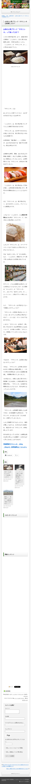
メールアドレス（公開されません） (14, 722)
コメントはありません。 (19, 698)
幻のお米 (26, 696)
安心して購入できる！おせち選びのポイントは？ (17, 768)
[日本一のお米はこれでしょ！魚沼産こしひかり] (8, 467)
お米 (11, 694)
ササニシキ (20, 694)
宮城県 (25, 694)
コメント (7, 708)
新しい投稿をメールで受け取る (14, 752)
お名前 (7, 716)
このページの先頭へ (24, 781)
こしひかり (14, 694)
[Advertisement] (15, 87)
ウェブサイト (8, 729)
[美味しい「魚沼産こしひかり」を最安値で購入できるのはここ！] (8, 492)
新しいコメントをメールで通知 (14, 748)
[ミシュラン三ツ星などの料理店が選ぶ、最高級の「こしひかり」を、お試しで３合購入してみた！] (19, 467)
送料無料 (7, 694)
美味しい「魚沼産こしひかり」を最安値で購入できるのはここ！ (7, 500)
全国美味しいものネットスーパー (17, 779)
